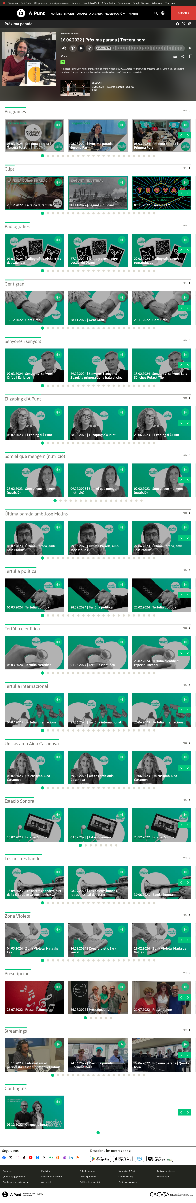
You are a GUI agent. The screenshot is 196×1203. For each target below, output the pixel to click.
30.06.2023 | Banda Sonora (153, 895)
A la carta (95, 13)
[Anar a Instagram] (18, 1157)
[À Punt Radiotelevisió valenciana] (18, 1194)
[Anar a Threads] (45, 1157)
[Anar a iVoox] (58, 1157)
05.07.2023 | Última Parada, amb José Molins (31, 548)
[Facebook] (177, 23)
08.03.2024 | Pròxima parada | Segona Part (92, 146)
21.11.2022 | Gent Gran (151, 320)
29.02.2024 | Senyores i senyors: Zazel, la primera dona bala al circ (96, 375)
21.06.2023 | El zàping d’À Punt (156, 435)
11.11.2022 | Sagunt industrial (92, 205)
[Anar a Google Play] (100, 1159)
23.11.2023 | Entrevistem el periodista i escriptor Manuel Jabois (33, 1065)
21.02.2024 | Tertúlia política (155, 607)
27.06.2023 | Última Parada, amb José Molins (158, 548)
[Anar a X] (11, 1157)
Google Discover (141, 3)
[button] (42, 155)
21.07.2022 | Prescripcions (153, 1010)
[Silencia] (64, 48)
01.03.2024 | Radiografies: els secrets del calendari (34, 260)
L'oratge (76, 3)
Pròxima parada (18, 23)
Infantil (133, 13)
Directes (183, 13)
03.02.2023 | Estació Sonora (90, 837)
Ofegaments (40, 3)
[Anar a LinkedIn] (72, 1157)
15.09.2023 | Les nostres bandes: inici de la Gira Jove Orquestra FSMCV (34, 893)
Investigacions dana (59, 3)
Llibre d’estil (163, 1176)
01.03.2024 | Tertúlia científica (92, 665)
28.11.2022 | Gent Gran (87, 320)
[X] (183, 23)
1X (190, 48)
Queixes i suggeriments (14, 1176)
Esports (69, 13)
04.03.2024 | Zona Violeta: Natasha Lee (32, 950)
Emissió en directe (166, 1171)
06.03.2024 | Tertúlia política (28, 607)
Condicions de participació (15, 1182)
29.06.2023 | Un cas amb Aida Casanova (92, 778)
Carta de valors (126, 1176)
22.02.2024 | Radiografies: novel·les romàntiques (159, 260)
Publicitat (46, 1171)
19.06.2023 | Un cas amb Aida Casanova (155, 778)
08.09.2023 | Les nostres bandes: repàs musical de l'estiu (93, 893)
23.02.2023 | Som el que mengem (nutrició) (31, 490)
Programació (113, 13)
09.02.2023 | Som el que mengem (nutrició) (94, 490)
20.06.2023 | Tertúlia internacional (159, 722)
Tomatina (13, 3)
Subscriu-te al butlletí (51, 1176)
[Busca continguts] (156, 13)
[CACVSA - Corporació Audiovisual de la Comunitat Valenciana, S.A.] (172, 1194)
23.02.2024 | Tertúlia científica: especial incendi (156, 663)
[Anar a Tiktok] (25, 1157)
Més (185, 110)
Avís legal (46, 1182)
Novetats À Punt (91, 3)
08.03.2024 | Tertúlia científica (29, 665)
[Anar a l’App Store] (123, 1159)
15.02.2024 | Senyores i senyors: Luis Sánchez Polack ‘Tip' (160, 375)
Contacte (7, 1171)
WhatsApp (157, 3)
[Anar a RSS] (78, 1157)
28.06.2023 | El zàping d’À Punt (93, 435)
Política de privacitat (90, 1182)
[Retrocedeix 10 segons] (73, 48)
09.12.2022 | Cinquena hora (27, 1125)
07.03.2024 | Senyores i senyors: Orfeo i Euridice (30, 375)
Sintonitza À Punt (127, 1171)
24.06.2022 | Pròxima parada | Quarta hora (161, 1065)
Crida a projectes (88, 1176)
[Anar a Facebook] (4, 1157)
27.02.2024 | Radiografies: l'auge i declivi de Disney (94, 260)
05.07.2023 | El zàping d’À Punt (29, 435)
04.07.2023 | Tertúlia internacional (32, 722)
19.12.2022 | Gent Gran (23, 320)
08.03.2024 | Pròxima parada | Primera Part (156, 146)
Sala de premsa (87, 1171)
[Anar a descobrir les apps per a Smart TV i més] (159, 1159)
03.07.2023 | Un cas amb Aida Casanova (28, 778)
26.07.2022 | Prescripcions (89, 1010)
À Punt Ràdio (108, 3)
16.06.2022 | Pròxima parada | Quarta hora (113, 88)
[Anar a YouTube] (31, 1157)
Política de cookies (128, 1182)
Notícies (56, 13)
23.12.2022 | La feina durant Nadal (32, 205)
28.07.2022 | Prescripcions (26, 1010)
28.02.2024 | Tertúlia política (91, 607)
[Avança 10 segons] (89, 48)
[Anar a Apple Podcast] (65, 1157)
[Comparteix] (183, 56)
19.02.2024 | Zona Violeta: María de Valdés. (160, 950)
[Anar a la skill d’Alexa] (139, 1159)
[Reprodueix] (81, 48)
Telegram (170, 3)
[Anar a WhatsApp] (51, 1157)
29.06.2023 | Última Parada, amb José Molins (94, 548)
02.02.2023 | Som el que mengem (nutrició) (158, 490)
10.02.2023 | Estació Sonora (27, 837)
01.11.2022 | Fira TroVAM (152, 205)
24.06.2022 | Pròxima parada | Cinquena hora (92, 1065)
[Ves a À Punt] (31, 13)
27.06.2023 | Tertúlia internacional (95, 722)
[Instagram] (189, 23)
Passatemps (124, 3)
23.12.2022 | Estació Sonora (154, 837)
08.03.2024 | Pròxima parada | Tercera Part (29, 146)
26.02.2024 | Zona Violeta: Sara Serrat (93, 950)
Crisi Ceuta (26, 3)
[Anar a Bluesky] (38, 1157)
